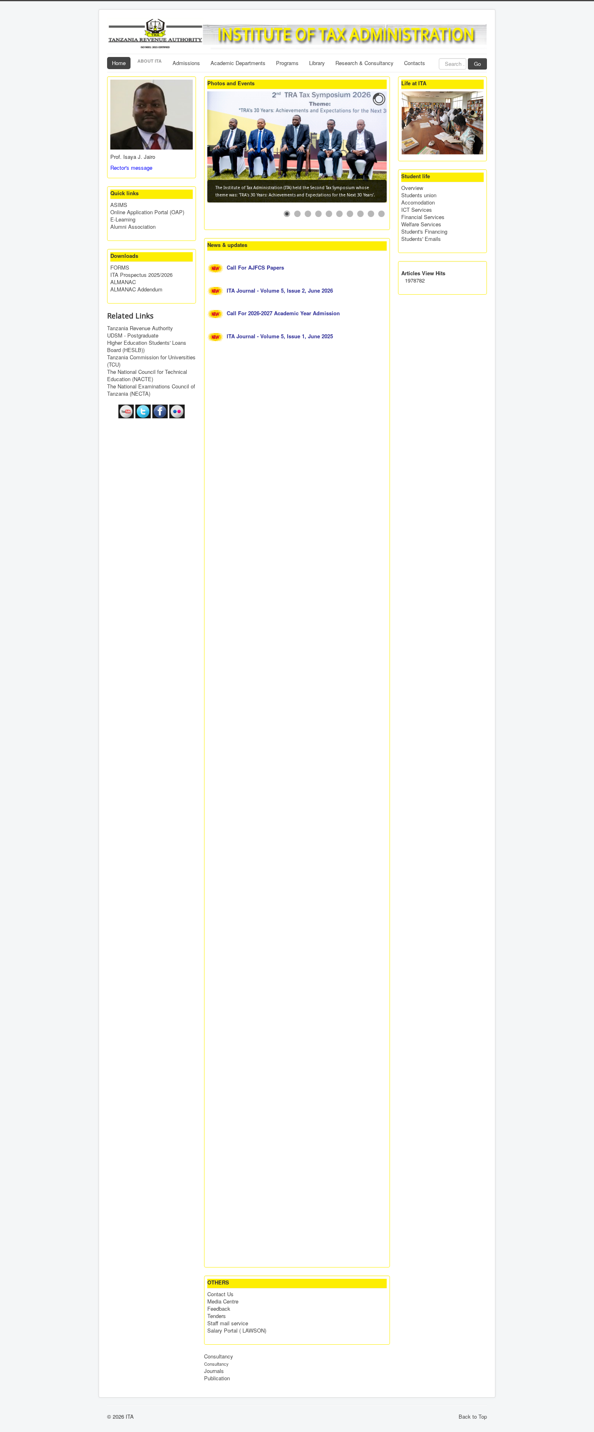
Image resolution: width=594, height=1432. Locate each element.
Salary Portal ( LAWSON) (236, 1330)
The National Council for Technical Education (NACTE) (147, 375)
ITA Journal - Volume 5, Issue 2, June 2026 (281, 290)
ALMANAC (123, 282)
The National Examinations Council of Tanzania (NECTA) (151, 390)
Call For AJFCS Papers (256, 267)
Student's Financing (424, 231)
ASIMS (118, 205)
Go (477, 63)
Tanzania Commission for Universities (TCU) (151, 361)
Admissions (186, 63)
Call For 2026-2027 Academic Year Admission (284, 313)
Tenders (216, 1316)
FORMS (119, 267)
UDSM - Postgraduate (132, 335)
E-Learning (122, 219)
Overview (412, 188)
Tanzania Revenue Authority (140, 328)
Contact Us (220, 1294)
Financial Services (422, 217)
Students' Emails (421, 239)
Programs (287, 63)
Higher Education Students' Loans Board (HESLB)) (146, 346)
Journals (214, 1371)
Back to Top (473, 1416)
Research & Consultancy (364, 63)
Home (119, 63)
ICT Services (416, 209)
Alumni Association (133, 226)
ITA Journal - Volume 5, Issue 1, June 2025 (281, 336)
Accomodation (418, 202)
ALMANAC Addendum (136, 289)
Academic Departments (238, 63)
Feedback (218, 1308)
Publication (217, 1378)
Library (317, 63)
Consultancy (218, 1356)
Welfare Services (421, 224)
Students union (418, 195)
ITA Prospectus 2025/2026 (141, 274)
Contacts (414, 63)
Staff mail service (227, 1323)
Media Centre (222, 1301)
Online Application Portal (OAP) (147, 212)
